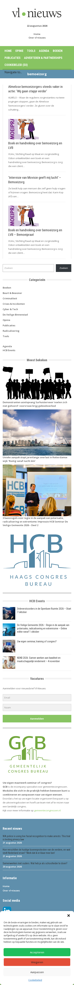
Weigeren (37, 962)
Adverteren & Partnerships (43, 58)
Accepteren (37, 952)
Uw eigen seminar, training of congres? (37, 641)
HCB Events (9, 350)
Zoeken (63, 268)
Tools (31, 51)
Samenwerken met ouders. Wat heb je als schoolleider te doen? (35, 863)
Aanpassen (37, 972)
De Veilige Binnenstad (15, 314)
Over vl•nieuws (37, 37)
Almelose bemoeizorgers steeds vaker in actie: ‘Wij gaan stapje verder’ (35, 89)
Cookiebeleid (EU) (16, 65)
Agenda (44, 51)
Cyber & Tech (10, 309)
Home (37, 34)
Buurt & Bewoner (12, 293)
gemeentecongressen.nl (47, 810)
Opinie (19, 51)
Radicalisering (11, 330)
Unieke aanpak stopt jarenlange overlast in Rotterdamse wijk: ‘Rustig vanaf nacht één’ (35, 459)
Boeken (58, 51)
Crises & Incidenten (14, 303)
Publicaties (12, 58)
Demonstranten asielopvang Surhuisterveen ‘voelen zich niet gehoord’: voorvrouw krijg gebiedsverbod (35, 404)
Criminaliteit (10, 298)
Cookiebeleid (35, 980)
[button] (68, 915)
